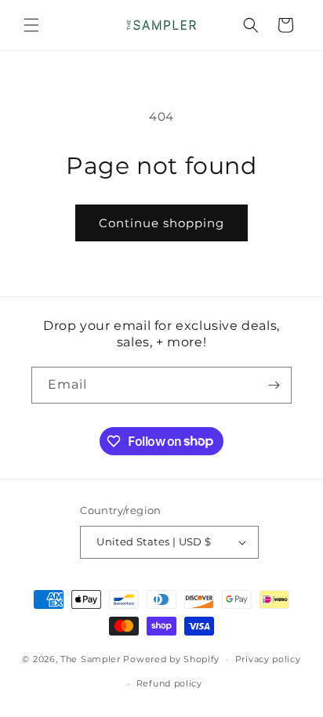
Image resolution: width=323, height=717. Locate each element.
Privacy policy (268, 659)
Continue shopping (161, 222)
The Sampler (90, 659)
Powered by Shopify (171, 659)
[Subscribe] (273, 385)
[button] (31, 25)
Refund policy (169, 683)
